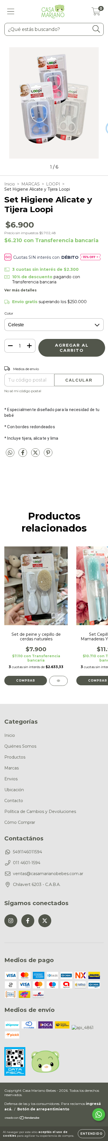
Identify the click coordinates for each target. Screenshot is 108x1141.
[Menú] (10, 11)
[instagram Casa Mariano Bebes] (10, 920)
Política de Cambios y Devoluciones (40, 811)
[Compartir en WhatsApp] (10, 452)
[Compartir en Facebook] (23, 455)
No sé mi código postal (22, 391)
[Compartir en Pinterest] (48, 455)
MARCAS (30, 184)
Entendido (91, 1134)
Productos (14, 757)
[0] (96, 12)
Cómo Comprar (19, 822)
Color (8, 313)
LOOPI (53, 184)
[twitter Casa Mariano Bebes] (44, 920)
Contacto (13, 800)
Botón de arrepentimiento (43, 1109)
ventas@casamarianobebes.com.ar (48, 873)
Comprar (25, 680)
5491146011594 (27, 851)
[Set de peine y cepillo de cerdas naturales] (58, 681)
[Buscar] (96, 29)
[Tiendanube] (22, 1118)
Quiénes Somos (20, 746)
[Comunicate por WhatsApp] (98, 1114)
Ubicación (14, 789)
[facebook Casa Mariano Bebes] (27, 920)
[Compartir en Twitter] (36, 455)
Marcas (11, 768)
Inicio (9, 184)
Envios (11, 778)
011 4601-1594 (26, 862)
